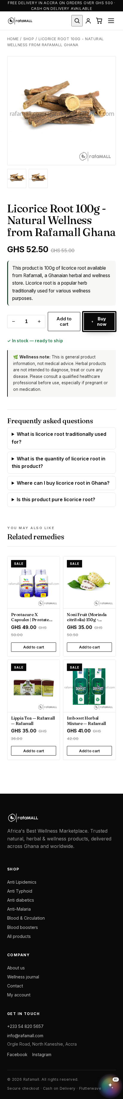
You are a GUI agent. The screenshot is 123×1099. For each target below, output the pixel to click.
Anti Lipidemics (21, 882)
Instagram (41, 1054)
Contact (15, 985)
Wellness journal (23, 976)
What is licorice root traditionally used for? (59, 438)
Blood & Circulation (26, 918)
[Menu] (111, 20)
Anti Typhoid (19, 891)
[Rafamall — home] (20, 21)
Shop (28, 39)
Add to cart (64, 321)
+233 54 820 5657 (25, 1026)
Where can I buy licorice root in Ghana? (63, 483)
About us (16, 967)
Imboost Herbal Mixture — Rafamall (86, 720)
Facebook (17, 1054)
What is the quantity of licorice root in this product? (58, 462)
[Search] (76, 20)
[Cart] (99, 20)
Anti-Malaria (19, 909)
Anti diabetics (20, 900)
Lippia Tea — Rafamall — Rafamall (33, 720)
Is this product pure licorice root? (56, 499)
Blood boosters (22, 927)
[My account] (88, 21)
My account (18, 994)
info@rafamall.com (25, 1035)
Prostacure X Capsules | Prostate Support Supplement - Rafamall (33, 622)
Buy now (102, 321)
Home (13, 39)
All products (19, 936)
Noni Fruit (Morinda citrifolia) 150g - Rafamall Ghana (87, 620)
